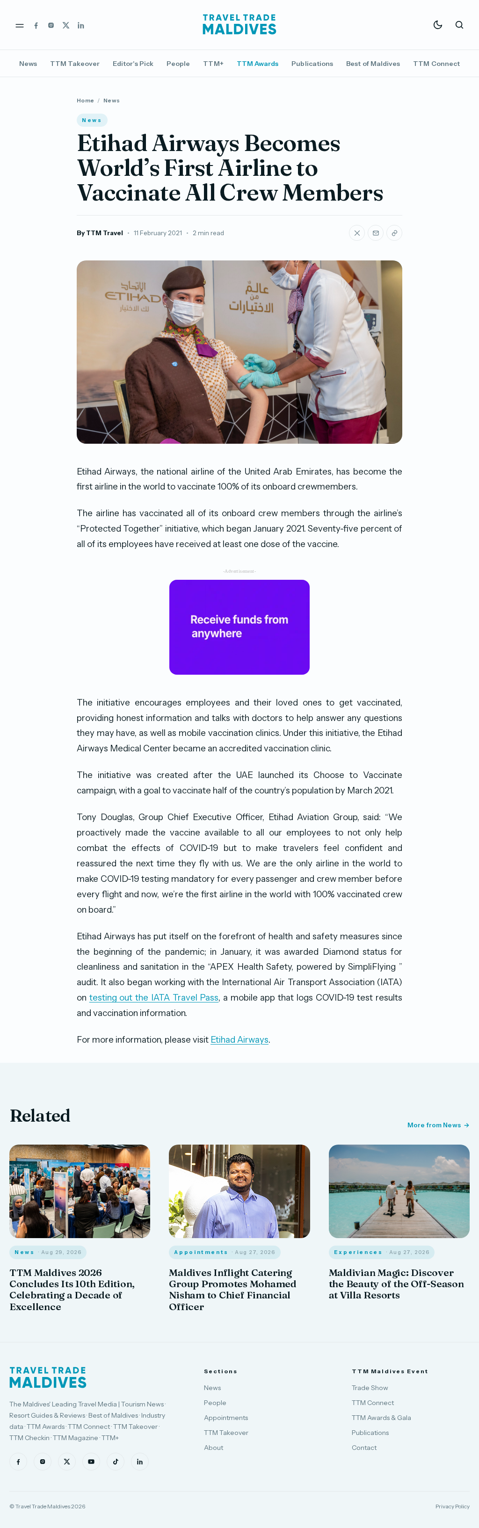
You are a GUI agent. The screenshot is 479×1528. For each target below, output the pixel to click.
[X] (66, 25)
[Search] (459, 24)
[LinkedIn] (81, 25)
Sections (220, 1371)
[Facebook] (36, 25)
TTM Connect (436, 63)
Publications (312, 63)
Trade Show (370, 1388)
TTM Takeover (75, 63)
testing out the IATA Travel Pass (154, 997)
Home (85, 100)
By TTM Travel (100, 233)
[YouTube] (91, 1461)
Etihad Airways (239, 1039)
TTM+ (213, 63)
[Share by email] (376, 233)
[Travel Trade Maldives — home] (239, 25)
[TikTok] (115, 1461)
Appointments (226, 1417)
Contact (364, 1447)
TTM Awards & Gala (381, 1417)
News (28, 63)
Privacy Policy (452, 1506)
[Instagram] (51, 25)
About (213, 1447)
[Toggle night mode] (438, 24)
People (178, 63)
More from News (434, 1125)
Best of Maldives (373, 63)
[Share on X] (357, 233)
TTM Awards (258, 63)
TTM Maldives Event (390, 1371)
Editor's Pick (133, 63)
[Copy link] (394, 233)
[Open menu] (19, 24)
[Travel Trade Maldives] (48, 1377)
